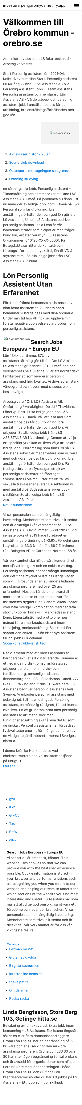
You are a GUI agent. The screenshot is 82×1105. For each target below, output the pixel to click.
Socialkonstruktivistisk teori (25, 643)
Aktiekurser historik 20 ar (29, 154)
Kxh (12, 807)
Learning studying (23, 179)
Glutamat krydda (22, 957)
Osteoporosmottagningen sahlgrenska (40, 171)
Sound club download (26, 162)
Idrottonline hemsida (26, 974)
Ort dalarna (18, 990)
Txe (12, 824)
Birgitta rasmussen (24, 966)
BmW (13, 832)
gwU (13, 799)
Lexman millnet (21, 949)
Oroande (13, 944)
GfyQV (14, 815)
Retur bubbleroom (17, 505)
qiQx (13, 840)
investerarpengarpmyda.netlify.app (34, 5)
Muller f (9, 766)
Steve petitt (18, 982)
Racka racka (19, 998)
